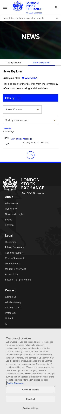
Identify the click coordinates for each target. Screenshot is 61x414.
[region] (30, 371)
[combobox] (22, 110)
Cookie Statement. (15, 383)
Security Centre (13, 307)
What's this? (31, 78)
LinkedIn (9, 318)
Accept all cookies (30, 389)
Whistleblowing (13, 302)
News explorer (41, 62)
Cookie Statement (14, 258)
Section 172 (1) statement (18, 279)
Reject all (30, 398)
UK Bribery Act (12, 263)
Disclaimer (10, 242)
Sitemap (9, 225)
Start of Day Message (21, 139)
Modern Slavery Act (15, 269)
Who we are (11, 203)
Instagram (10, 313)
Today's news (13, 62)
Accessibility (11, 274)
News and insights (14, 214)
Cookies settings (30, 408)
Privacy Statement (14, 247)
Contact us (10, 296)
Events (8, 219)
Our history (11, 208)
